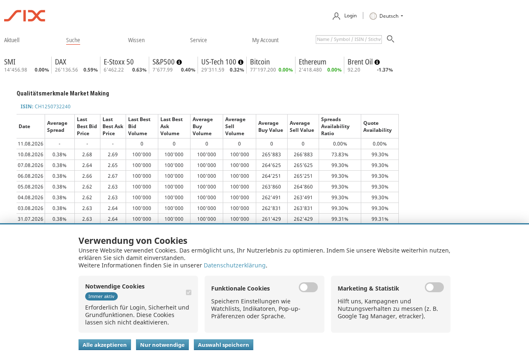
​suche (73, 40)
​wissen (136, 40)
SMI (9, 62)
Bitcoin (260, 62)
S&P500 (164, 62)
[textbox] (349, 39)
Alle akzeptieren (105, 344)
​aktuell (11, 40)
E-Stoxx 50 (119, 62)
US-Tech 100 (219, 62)
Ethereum (312, 62)
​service (198, 40)
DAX (60, 62)
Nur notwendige (162, 344)
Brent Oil (361, 62)
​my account (265, 40)
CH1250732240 (46, 106)
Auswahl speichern (223, 344)
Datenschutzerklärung (235, 265)
